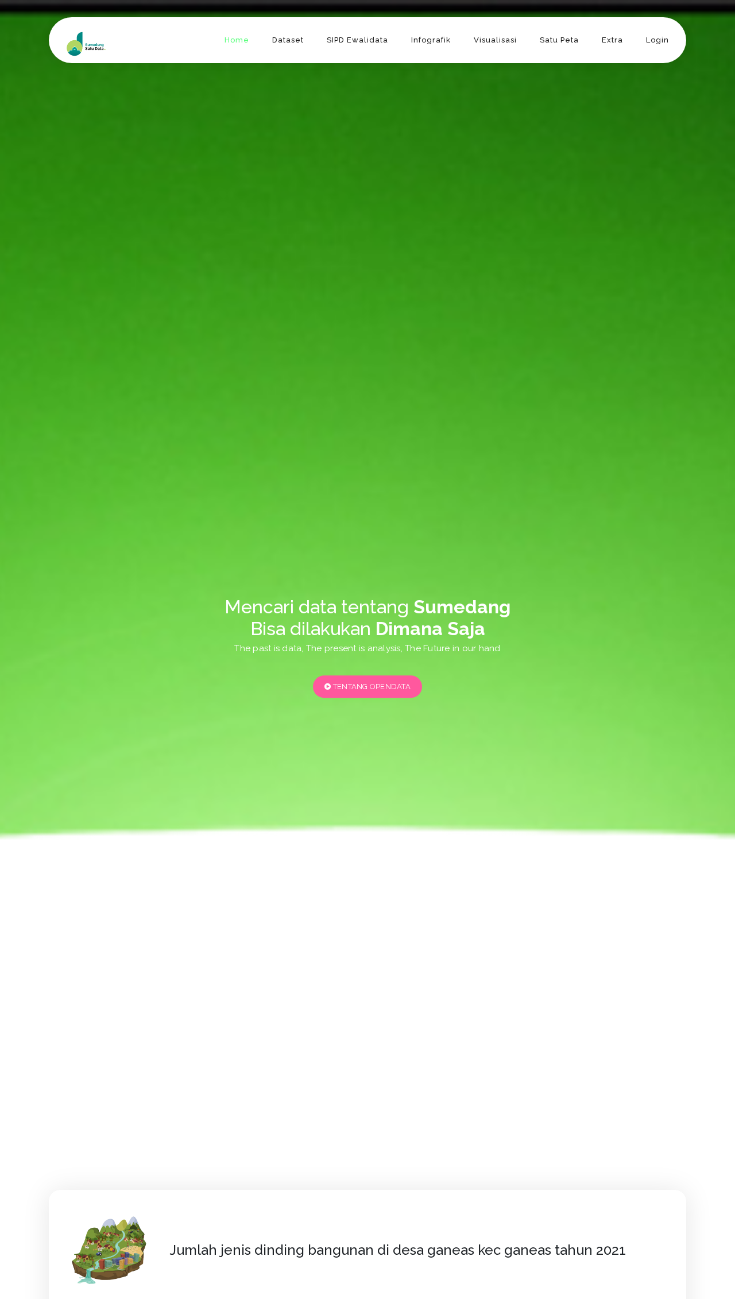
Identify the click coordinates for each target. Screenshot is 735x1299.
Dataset (288, 40)
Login (657, 40)
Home (237, 40)
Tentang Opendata (371, 686)
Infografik (431, 40)
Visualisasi (495, 40)
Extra (612, 40)
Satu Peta (559, 40)
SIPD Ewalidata (357, 40)
